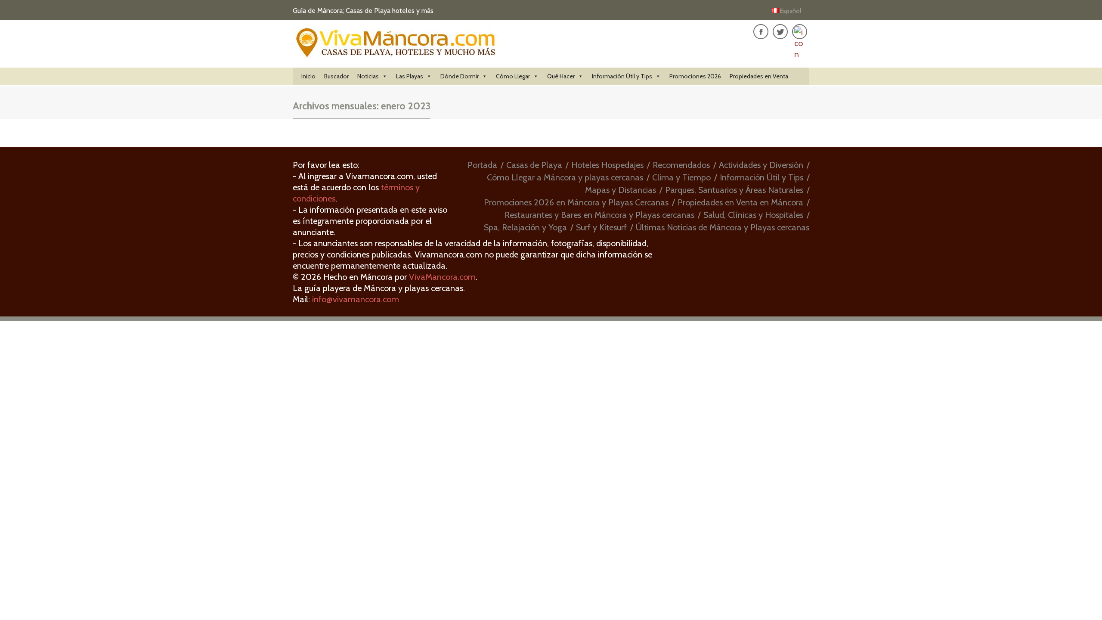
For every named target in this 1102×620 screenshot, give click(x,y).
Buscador (336, 76)
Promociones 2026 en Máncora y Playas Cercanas (576, 202)
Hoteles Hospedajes (607, 165)
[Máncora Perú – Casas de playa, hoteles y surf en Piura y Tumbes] (396, 52)
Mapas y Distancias (620, 190)
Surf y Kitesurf (601, 227)
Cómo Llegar (513, 76)
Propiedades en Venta (759, 76)
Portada (482, 165)
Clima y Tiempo (681, 177)
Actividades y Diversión (761, 165)
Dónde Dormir (459, 76)
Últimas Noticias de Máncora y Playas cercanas (722, 227)
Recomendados (681, 165)
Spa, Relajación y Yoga (525, 227)
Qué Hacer (561, 76)
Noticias (368, 76)
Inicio (308, 76)
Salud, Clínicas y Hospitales (753, 215)
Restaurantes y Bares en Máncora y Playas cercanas (599, 215)
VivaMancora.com (442, 277)
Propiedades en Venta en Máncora (740, 202)
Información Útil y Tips (622, 76)
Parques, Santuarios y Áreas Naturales (734, 190)
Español (790, 11)
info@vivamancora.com (355, 299)
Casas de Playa (534, 165)
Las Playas (409, 76)
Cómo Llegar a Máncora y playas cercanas (565, 177)
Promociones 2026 (695, 76)
